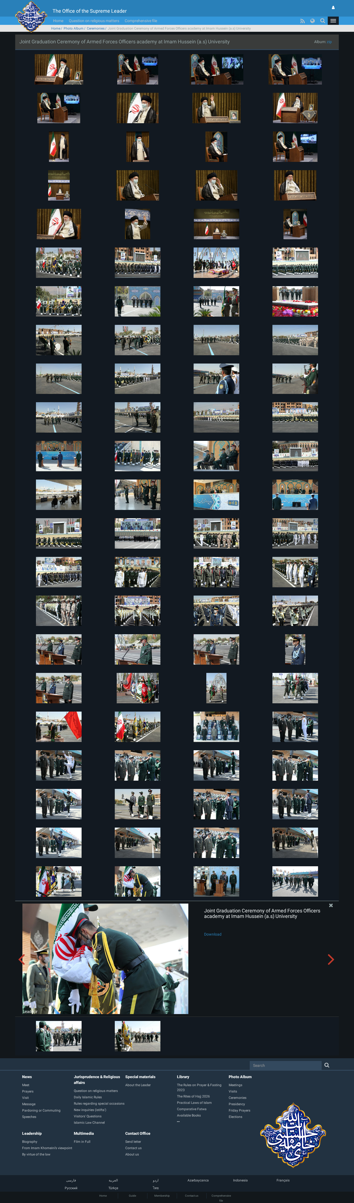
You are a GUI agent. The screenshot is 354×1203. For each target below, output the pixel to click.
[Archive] (203, 1121)
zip (329, 42)
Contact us (191, 1195)
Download (213, 934)
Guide (132, 1195)
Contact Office (137, 1133)
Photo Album (74, 28)
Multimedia (84, 1133)
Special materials (140, 1077)
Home (58, 21)
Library (183, 1077)
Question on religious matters (94, 21)
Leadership (32, 1133)
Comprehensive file (141, 21)
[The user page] (333, 7)
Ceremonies (96, 28)
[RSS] (303, 21)
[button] (333, 21)
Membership (162, 1195)
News (27, 1077)
